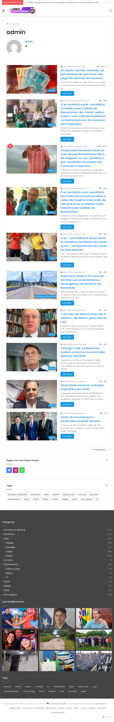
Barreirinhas (35, 494)
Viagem (83, 691)
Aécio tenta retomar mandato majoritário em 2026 (82, 387)
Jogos (94, 687)
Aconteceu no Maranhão (17, 494)
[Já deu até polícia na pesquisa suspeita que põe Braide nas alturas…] (94, 618)
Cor (48, 687)
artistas (18, 687)
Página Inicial (15, 708)
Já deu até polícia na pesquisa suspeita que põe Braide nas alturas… (54, 2)
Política (55, 499)
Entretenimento (14, 499)
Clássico (28, 687)
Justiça (26, 499)
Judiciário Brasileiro (11, 691)
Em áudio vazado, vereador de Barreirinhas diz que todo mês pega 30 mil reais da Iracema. (82, 74)
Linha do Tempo (29, 691)
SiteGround (101, 704)
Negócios (52, 691)
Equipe (71, 687)
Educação (94, 494)
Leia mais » (67, 93)
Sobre (62, 691)
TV (97, 499)
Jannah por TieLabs (57, 704)
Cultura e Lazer (69, 494)
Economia (82, 494)
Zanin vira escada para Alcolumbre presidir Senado (80, 419)
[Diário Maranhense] (22, 10)
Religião (65, 499)
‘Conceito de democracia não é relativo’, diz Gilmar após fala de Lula (83, 318)
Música (45, 499)
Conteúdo (39, 687)
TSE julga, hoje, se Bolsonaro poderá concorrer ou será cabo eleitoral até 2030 (82, 352)
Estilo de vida (83, 687)
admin (29, 41)
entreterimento (59, 687)
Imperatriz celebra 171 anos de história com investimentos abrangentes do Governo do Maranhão (82, 282)
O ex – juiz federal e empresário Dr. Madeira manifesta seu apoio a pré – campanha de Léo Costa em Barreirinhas (83, 244)
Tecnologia (72, 691)
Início (10, 24)
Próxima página (98, 449)
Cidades (55, 494)
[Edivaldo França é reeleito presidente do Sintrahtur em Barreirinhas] (57, 661)
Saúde (74, 499)
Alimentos (7, 687)
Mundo (36, 499)
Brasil (46, 494)
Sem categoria (86, 499)
